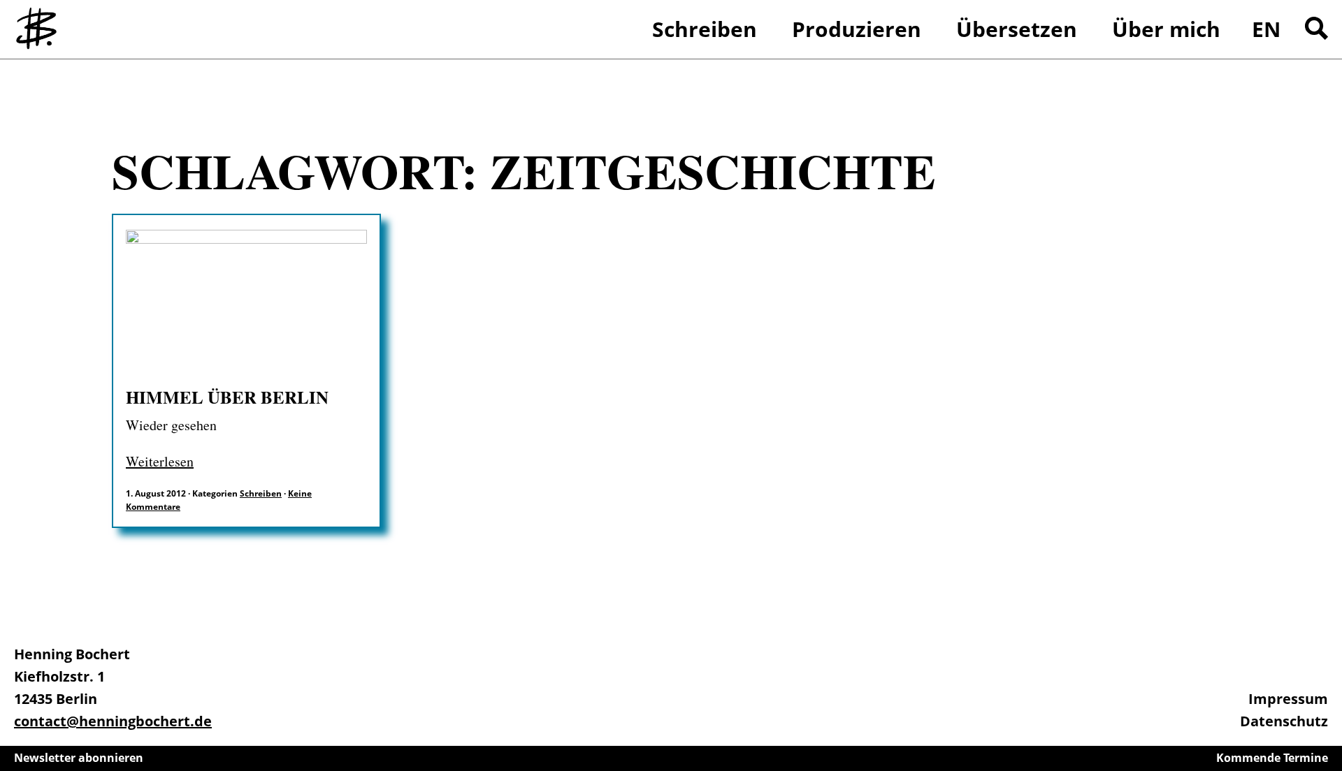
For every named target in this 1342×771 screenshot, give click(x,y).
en (1266, 29)
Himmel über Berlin (227, 397)
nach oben (1328, 722)
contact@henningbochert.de (113, 721)
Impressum (1288, 698)
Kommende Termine (1272, 757)
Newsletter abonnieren (78, 757)
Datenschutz (1284, 721)
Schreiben (261, 493)
